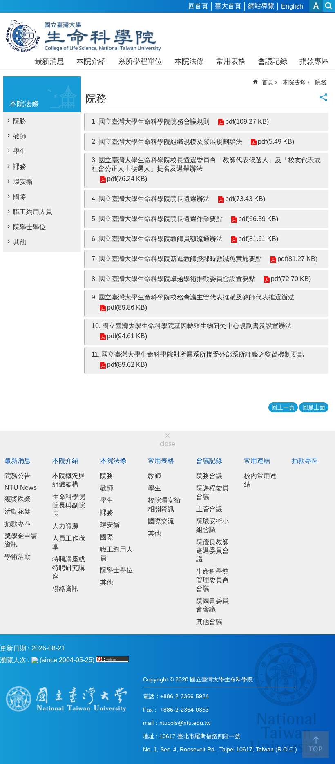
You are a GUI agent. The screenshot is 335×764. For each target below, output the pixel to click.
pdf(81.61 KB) (258, 238)
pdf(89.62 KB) (127, 364)
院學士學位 (29, 226)
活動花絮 (17, 511)
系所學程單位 (140, 61)
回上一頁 (283, 407)
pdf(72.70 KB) (291, 278)
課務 (19, 166)
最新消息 (49, 61)
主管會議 (209, 508)
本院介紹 (91, 61)
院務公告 (17, 475)
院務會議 (209, 475)
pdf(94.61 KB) (127, 336)
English (292, 6)
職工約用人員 (32, 211)
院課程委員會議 (212, 492)
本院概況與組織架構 (68, 480)
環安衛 (23, 181)
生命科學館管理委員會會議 (212, 580)
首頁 (267, 82)
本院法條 (189, 61)
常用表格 (231, 61)
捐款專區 (314, 61)
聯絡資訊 (65, 588)
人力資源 (65, 526)
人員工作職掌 (68, 542)
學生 (19, 151)
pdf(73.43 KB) (245, 198)
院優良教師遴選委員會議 (212, 550)
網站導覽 (261, 5)
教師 (19, 136)
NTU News (20, 487)
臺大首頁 (228, 5)
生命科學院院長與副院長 (68, 505)
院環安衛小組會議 (212, 525)
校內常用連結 (260, 480)
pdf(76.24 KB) (127, 178)
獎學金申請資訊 (20, 540)
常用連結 (257, 460)
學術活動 (17, 556)
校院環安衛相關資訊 (164, 504)
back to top (315, 744)
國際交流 (161, 521)
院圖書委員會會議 (212, 605)
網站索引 (329, 6)
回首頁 (198, 5)
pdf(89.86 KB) (127, 307)
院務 (19, 121)
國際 (19, 196)
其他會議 (209, 621)
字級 (316, 6)
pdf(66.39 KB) (258, 218)
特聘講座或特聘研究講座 (68, 568)
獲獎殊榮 (17, 499)
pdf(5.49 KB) (276, 141)
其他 (19, 242)
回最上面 (313, 407)
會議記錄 (272, 61)
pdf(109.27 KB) (247, 121)
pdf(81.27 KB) (297, 258)
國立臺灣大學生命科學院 (89, 36)
